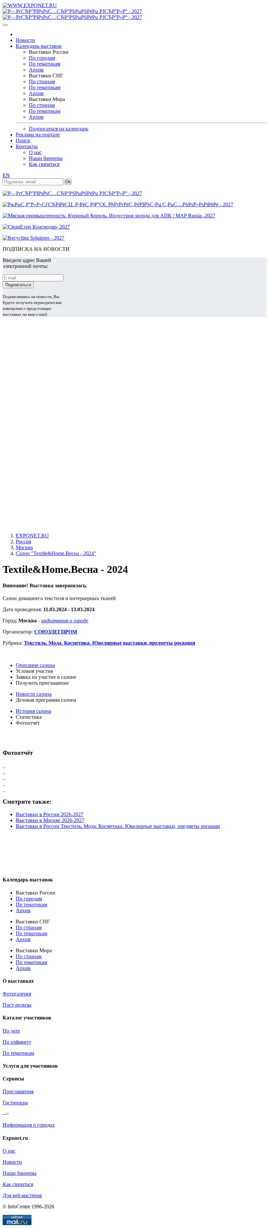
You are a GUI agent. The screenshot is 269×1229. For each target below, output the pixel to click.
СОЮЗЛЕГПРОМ (55, 632)
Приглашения (18, 1091)
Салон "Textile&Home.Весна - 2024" (56, 553)
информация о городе (64, 620)
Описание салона (35, 665)
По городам (42, 58)
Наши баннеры (46, 158)
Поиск (23, 140)
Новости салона (34, 694)
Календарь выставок (39, 46)
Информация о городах (29, 1125)
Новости (25, 40)
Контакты (27, 146)
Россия (23, 541)
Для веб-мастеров (22, 1195)
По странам (42, 81)
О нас (35, 152)
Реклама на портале (38, 134)
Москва (24, 547)
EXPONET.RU (32, 535)
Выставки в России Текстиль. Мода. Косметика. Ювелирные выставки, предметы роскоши (118, 826)
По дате (11, 1031)
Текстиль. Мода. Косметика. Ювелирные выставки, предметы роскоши (109, 643)
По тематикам (44, 64)
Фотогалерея (17, 994)
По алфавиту (17, 1042)
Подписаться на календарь (58, 128)
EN (6, 175)
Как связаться (44, 164)
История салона (33, 711)
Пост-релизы (17, 1005)
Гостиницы (15, 1102)
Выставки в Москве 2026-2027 (50, 820)
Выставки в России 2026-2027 (49, 814)
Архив (36, 69)
